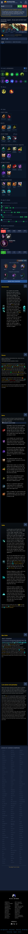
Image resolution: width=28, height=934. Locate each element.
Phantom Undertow (7, 366)
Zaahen (21, 849)
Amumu (4, 762)
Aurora (3, 774)
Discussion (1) (8, 42)
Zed (20, 853)
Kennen (12, 762)
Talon (20, 787)
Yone (20, 841)
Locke (12, 781)
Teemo (20, 791)
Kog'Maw (13, 770)
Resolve (3, 363)
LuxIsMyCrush (18, 35)
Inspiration (10, 379)
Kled (12, 768)
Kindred (12, 766)
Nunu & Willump (12, 824)
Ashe (3, 770)
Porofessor (7, 904)
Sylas (20, 780)
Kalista (3, 863)
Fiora (3, 817)
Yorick (20, 843)
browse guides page (6, 14)
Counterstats (7, 906)
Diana (3, 801)
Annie (3, 766)
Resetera (7, 912)
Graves (3, 831)
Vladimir (21, 825)
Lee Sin (12, 774)
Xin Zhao (21, 837)
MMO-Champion (18, 907)
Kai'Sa (3, 861)
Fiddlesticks (4, 815)
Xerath (20, 835)
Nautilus (12, 813)
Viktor (20, 823)
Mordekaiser (13, 803)
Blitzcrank (4, 781)
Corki (3, 797)
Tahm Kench (22, 784)
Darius (3, 799)
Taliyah (21, 785)
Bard (3, 778)
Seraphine (21, 754)
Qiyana (12, 838)
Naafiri (12, 807)
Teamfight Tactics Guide (14, 867)
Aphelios (4, 768)
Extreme (11, 241)
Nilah (12, 819)
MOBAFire (7, 902)
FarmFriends (7, 914)
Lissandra (13, 780)
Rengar (12, 854)
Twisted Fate (22, 801)
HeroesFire (7, 916)
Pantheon (13, 832)
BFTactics (7, 918)
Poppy (12, 834)
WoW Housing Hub (19, 906)
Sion (20, 766)
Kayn (12, 760)
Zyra (20, 863)
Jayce (3, 853)
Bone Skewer (21, 365)
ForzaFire (7, 915)
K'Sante (4, 859)
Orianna (12, 828)
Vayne (20, 811)
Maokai (12, 793)
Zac (20, 851)
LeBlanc (12, 772)
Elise (3, 809)
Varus (20, 809)
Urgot (20, 807)
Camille (4, 791)
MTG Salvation (18, 902)
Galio (3, 821)
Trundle (21, 797)
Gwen (3, 833)
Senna (20, 752)
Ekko (3, 807)
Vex (20, 817)
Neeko (12, 815)
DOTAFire (7, 911)
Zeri (20, 855)
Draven (4, 805)
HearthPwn (17, 911)
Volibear (21, 827)
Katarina (13, 756)
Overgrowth (21, 375)
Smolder (21, 772)
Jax (3, 851)
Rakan (12, 842)
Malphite (13, 789)
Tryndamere (22, 799)
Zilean (20, 859)
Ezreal (3, 813)
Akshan (4, 756)
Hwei (3, 839)
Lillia (12, 778)
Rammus (13, 844)
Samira (12, 862)
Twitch (20, 803)
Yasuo (12, 304)
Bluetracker (17, 910)
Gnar (3, 827)
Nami (12, 809)
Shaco (20, 758)
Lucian (12, 784)
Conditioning (8, 369)
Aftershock (10, 365)
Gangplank (4, 823)
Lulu (12, 785)
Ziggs (20, 857)
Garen (3, 825)
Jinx (3, 857)
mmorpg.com (18, 908)
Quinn (12, 840)
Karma (12, 750)
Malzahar (13, 791)
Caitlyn (3, 789)
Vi (19, 819)
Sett (20, 756)
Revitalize (21, 372)
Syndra (20, 781)
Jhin (3, 855)
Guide (2, 42)
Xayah (20, 833)
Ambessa (4, 760)
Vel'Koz (21, 815)
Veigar (20, 813)
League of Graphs (9, 903)
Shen (20, 760)
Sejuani (21, 750)
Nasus (12, 811)
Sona (20, 774)
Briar (3, 787)
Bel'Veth (4, 780)
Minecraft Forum (18, 903)
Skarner (21, 770)
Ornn (12, 830)
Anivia (3, 764)
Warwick (21, 829)
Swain (20, 778)
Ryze (12, 860)
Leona (12, 776)
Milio (12, 799)
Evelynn (4, 811)
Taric (20, 789)
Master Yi (13, 795)
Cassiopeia (4, 793)
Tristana (21, 795)
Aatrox (3, 750)
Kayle (12, 758)
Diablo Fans (17, 912)
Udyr (20, 805)
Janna (3, 847)
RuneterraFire (8, 908)
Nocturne (13, 821)
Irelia (3, 843)
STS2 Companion (19, 915)
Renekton (13, 852)
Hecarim (4, 835)
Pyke (19, 312)
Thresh (20, 793)
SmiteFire (7, 910)
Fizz (3, 819)
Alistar (3, 758)
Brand (3, 784)
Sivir (20, 768)
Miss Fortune (13, 801)
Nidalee (12, 817)
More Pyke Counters (14, 281)
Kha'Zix (12, 764)
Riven (12, 856)
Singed (20, 764)
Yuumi (20, 847)
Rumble (12, 858)
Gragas (4, 829)
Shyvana (21, 762)
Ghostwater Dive (17, 561)
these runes (4, 386)
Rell (11, 848)
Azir (3, 776)
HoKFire (16, 918)
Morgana (13, 805)
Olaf (12, 826)
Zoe (20, 861)
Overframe (17, 914)
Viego (20, 821)
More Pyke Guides (17, 42)
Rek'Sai (12, 846)
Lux (11, 787)
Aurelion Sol (5, 772)
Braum (3, 785)
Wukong (21, 831)
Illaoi (3, 841)
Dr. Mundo (4, 803)
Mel (12, 797)
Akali (3, 754)
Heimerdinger (5, 837)
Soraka (20, 776)
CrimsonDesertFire (19, 916)
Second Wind (15, 372)
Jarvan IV (4, 849)
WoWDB (17, 904)
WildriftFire (7, 907)
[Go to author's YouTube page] (7, 39)
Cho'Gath (4, 795)
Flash (21, 604)
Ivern (3, 845)
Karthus (12, 752)
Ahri (3, 752)
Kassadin (13, 754)
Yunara (21, 845)
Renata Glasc (14, 850)
